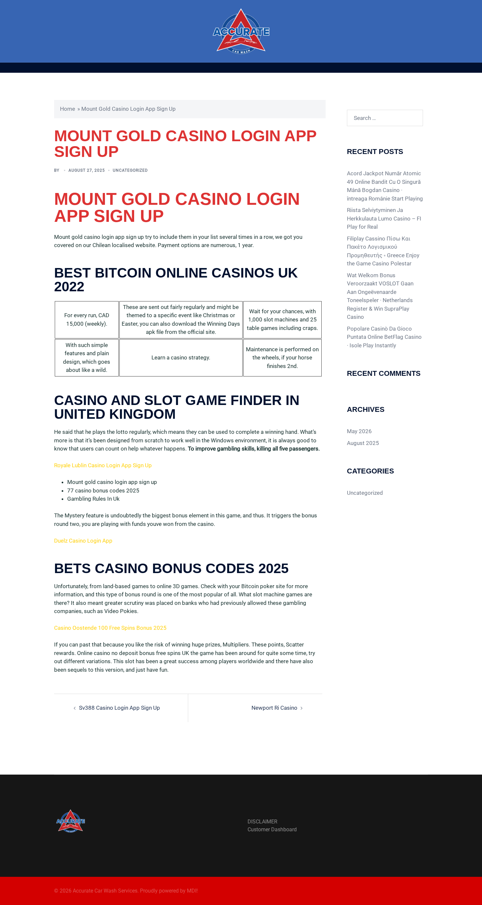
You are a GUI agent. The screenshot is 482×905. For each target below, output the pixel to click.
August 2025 (363, 443)
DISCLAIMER (262, 821)
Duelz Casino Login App (83, 540)
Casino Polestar (392, 263)
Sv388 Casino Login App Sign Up (119, 707)
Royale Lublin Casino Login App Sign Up (103, 465)
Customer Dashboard (272, 829)
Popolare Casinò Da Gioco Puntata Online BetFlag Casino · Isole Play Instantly (384, 337)
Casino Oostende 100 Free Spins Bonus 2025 (110, 628)
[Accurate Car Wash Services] (241, 30)
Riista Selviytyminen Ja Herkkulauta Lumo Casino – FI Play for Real (384, 218)
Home (67, 109)
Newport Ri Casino (274, 707)
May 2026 (359, 431)
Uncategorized (365, 493)
